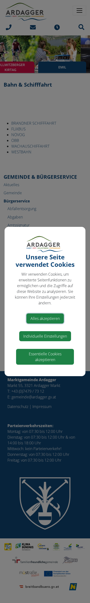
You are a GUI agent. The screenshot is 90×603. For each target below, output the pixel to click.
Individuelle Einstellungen (45, 336)
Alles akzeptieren (45, 318)
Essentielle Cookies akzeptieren (45, 356)
